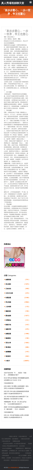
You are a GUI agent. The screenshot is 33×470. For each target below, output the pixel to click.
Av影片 (17, 360)
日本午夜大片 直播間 (23, 450)
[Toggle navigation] (30, 2)
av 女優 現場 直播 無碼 (20, 443)
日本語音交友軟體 (8, 443)
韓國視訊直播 (16, 441)
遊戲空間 (17, 329)
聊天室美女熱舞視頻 (14, 453)
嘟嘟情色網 (28, 448)
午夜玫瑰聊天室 (8, 412)
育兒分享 (17, 342)
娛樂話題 (17, 333)
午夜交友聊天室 (6, 441)
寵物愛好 (17, 338)
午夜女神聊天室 (22, 436)
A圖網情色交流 (20, 448)
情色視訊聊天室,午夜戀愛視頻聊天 (20, 460)
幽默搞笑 (17, 311)
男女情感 (17, 302)
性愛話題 (17, 297)
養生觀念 (17, 347)
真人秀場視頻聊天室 (13, 467)
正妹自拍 (17, 288)
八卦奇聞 (17, 306)
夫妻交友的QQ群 (25, 438)
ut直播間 (8, 458)
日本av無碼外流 (16, 458)
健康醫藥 (17, 351)
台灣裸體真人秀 (13, 450)
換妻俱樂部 (5, 450)
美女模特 (17, 284)
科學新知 (17, 320)
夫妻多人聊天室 (13, 436)
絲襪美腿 (17, 279)
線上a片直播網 (22, 455)
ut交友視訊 (22, 446)
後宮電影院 (15, 438)
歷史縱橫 (17, 315)
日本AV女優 (17, 293)
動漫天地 (17, 324)
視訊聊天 (17, 356)
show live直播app (7, 448)
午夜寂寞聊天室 (8, 383)
